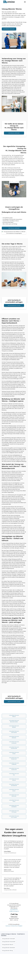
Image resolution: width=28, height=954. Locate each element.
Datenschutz (14, 925)
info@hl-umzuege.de (14, 911)
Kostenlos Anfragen (14, 133)
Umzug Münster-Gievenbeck (8, 947)
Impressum (8, 925)
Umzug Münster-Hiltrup (7, 950)
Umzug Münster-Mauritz (7, 944)
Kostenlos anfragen (9, 28)
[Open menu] (25, 2)
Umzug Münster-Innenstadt (8, 938)
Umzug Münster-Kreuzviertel (8, 941)
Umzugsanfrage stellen (14, 305)
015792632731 (14, 909)
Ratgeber (20, 925)
